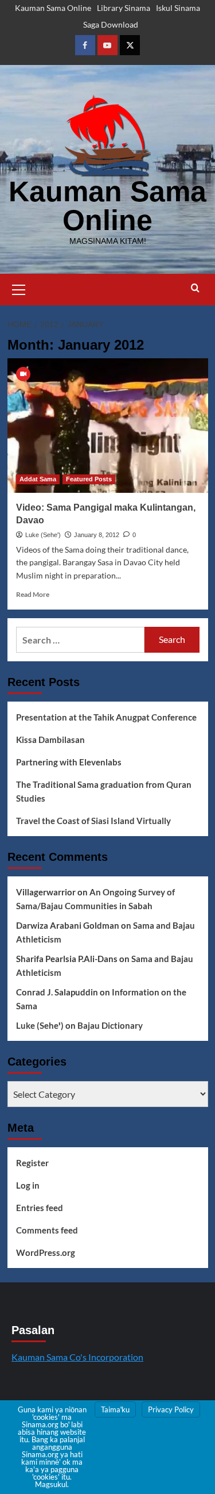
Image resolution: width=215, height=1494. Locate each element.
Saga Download (110, 24)
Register (32, 1163)
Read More (32, 594)
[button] (18, 288)
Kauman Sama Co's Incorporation (77, 1356)
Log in (28, 1185)
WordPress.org (45, 1252)
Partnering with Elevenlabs (69, 762)
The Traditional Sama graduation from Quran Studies (103, 791)
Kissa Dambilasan (50, 739)
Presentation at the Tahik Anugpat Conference (106, 717)
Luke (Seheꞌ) (43, 534)
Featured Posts (89, 479)
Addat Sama (37, 479)
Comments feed (47, 1230)
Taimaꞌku (115, 1409)
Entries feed (39, 1207)
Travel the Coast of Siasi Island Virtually (93, 820)
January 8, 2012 (96, 534)
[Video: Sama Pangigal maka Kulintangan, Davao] (107, 425)
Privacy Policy (171, 1409)
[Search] (195, 288)
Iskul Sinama (178, 8)
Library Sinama (123, 8)
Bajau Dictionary (110, 1025)
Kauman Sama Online (53, 8)
